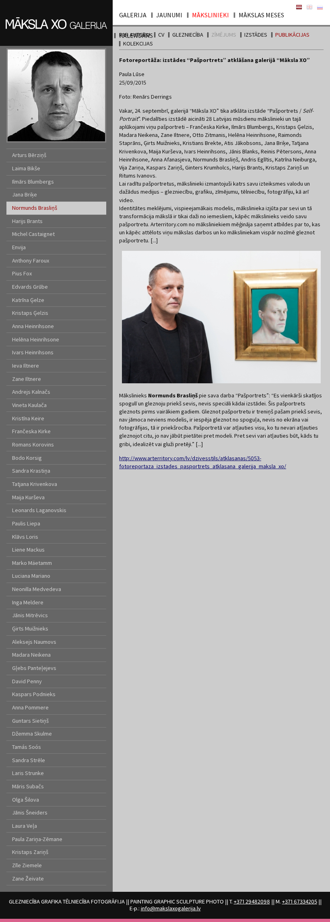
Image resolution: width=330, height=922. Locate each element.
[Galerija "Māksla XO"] (56, 13)
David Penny (27, 681)
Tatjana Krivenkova (34, 484)
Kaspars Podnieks (34, 694)
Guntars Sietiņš (30, 720)
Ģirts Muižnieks (30, 628)
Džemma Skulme (32, 733)
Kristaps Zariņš (30, 852)
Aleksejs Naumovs (34, 641)
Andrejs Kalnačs (31, 391)
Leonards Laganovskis (39, 510)
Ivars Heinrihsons (33, 352)
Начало (320, 7)
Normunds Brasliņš (34, 207)
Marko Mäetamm (32, 562)
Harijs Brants (27, 221)
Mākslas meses (261, 15)
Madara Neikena (31, 654)
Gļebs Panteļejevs (34, 668)
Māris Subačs (28, 786)
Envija (19, 247)
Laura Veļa (24, 825)
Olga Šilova (25, 799)
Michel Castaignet (33, 234)
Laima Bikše (26, 168)
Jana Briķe (24, 194)
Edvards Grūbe (30, 286)
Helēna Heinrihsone (35, 339)
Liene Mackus (28, 549)
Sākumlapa (299, 7)
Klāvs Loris (25, 536)
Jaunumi (169, 15)
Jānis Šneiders (29, 812)
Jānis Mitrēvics (30, 615)
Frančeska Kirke (31, 431)
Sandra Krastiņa (31, 470)
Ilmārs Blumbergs (33, 181)
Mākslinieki (210, 15)
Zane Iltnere (26, 378)
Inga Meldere (27, 602)
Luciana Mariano (31, 575)
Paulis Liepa (26, 523)
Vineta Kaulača (29, 405)
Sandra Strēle (28, 760)
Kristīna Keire (28, 418)
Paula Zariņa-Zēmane (37, 839)
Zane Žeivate (28, 878)
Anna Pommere (30, 707)
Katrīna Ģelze (28, 300)
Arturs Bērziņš (29, 155)
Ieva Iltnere (25, 365)
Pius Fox (22, 273)
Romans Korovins (33, 444)
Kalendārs (136, 35)
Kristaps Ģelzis (30, 312)
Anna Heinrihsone (33, 326)
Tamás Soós (26, 746)
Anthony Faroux (30, 260)
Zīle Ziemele (27, 865)
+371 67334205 (299, 901)
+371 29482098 (252, 901)
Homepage (309, 7)
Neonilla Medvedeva (36, 589)
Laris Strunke (28, 773)
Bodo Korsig (27, 457)
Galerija (132, 15)
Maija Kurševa (28, 497)
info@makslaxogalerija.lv (171, 908)
